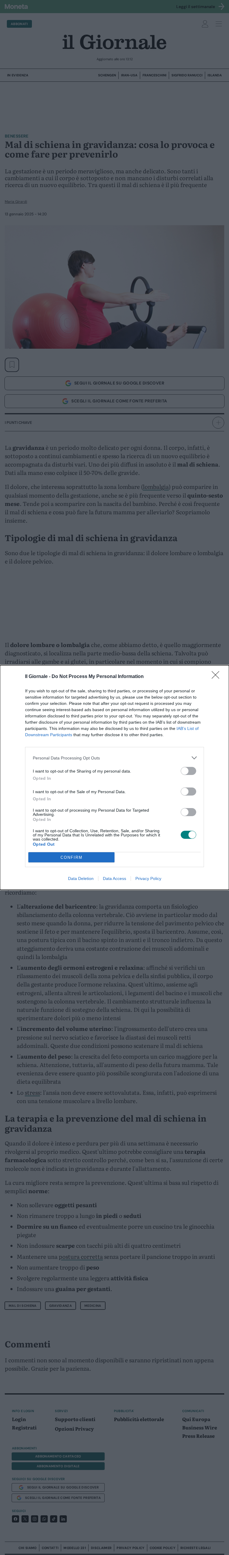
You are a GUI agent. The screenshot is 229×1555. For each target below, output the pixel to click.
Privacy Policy (148, 878)
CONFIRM (72, 857)
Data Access (114, 878)
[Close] (217, 676)
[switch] (188, 771)
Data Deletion (81, 878)
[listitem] (114, 758)
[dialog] (114, 777)
